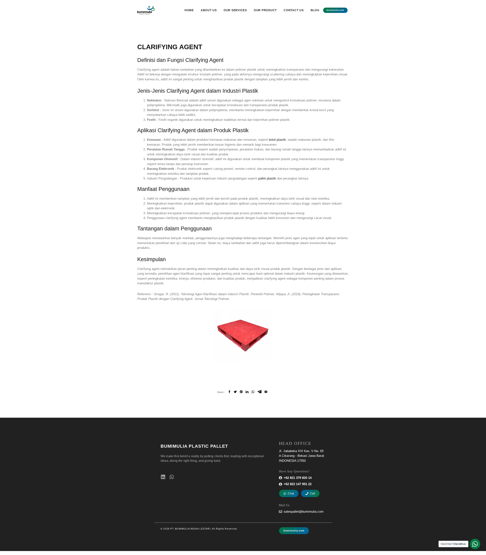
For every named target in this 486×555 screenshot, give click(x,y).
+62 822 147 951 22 (298, 484)
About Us (209, 10)
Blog (315, 10)
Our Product (265, 10)
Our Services (235, 10)
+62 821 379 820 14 (298, 478)
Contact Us (294, 10)
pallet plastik (267, 178)
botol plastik (277, 140)
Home (189, 10)
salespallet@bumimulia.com (303, 511)
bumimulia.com (335, 10)
